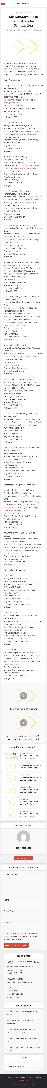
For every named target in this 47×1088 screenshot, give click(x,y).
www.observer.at (14, 997)
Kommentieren (23, 30)
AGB (22, 1084)
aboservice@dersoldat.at (14, 590)
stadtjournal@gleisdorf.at (15, 100)
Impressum (29, 1084)
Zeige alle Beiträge (23, 858)
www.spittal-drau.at (12, 242)
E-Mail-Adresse (11, 911)
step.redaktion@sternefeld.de (17, 661)
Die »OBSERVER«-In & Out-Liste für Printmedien (30, 757)
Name (7, 900)
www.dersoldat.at (11, 593)
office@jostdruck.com (13, 390)
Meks (30, 1077)
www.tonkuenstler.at (13, 630)
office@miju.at (32, 356)
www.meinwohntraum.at (25, 134)
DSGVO (16, 1084)
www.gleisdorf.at (11, 102)
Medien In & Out (23, 12)
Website (7, 922)
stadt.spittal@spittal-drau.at (16, 239)
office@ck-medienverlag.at (15, 273)
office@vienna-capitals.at (15, 425)
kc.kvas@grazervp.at (13, 462)
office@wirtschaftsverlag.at (15, 507)
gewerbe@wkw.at (32, 547)
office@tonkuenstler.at (14, 627)
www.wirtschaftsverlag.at (15, 510)
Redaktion (37, 30)
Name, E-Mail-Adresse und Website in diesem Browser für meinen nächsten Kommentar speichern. (22, 936)
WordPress (23, 1080)
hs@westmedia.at (33, 131)
